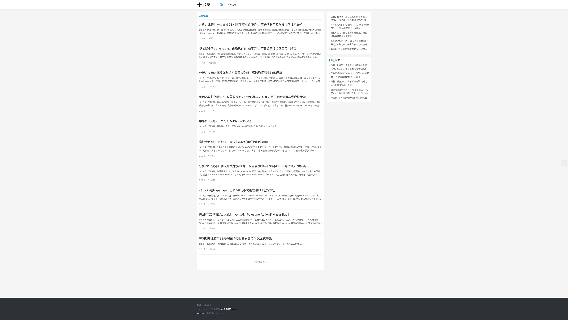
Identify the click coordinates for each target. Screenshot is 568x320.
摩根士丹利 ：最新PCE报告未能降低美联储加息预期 (233, 142)
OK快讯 (232, 4)
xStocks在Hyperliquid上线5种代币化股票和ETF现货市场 (237, 190)
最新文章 (203, 15)
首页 (222, 4)
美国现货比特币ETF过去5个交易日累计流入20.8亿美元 (235, 238)
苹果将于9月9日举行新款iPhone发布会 (225, 121)
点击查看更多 (260, 262)
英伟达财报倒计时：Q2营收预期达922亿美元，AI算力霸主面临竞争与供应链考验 (252, 97)
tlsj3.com (200, 313)
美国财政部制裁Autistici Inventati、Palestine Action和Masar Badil (244, 214)
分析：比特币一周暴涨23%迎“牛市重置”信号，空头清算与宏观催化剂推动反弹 (250, 24)
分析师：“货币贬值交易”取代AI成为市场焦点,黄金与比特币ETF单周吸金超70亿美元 (254, 166)
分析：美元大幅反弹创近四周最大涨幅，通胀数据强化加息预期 (240, 73)
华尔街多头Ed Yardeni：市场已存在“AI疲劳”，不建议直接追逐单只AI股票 (247, 49)
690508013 (220, 313)
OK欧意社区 (226, 309)
